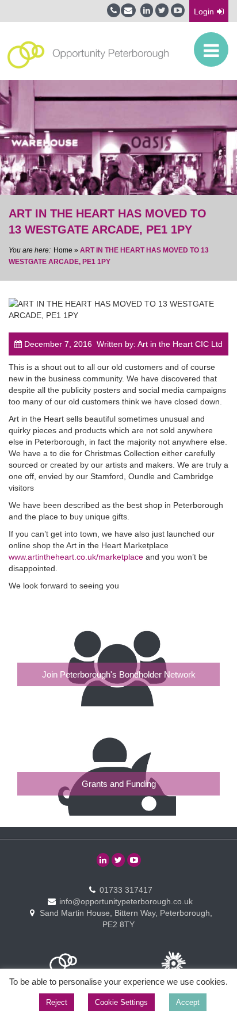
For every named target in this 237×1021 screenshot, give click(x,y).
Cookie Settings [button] (121, 1002)
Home (62, 250)
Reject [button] (56, 1002)
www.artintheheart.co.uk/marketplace (76, 556)
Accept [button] (188, 1002)
